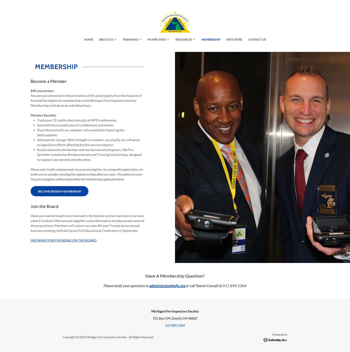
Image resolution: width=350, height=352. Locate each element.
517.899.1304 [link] (175, 325)
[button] (108, 39)
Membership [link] (210, 39)
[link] (175, 21)
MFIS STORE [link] (234, 39)
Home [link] (88, 39)
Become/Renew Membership (59, 191)
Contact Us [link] (257, 39)
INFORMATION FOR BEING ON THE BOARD (64, 240)
